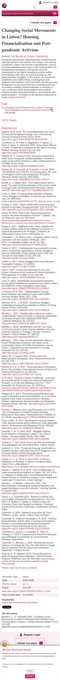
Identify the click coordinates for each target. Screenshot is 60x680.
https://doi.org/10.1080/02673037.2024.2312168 (25, 455)
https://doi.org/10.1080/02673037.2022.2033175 (25, 493)
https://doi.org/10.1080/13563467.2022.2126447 (25, 363)
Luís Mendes (16, 56)
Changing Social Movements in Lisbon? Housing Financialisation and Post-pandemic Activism (29, 108)
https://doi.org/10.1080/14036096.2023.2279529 (25, 528)
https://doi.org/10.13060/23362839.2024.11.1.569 (26, 591)
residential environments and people (20, 602)
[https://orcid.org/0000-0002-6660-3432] (47, 56)
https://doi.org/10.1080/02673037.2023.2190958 (25, 439)
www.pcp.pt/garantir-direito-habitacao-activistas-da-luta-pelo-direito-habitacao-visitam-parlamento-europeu (29, 389)
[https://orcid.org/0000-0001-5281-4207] (25, 56)
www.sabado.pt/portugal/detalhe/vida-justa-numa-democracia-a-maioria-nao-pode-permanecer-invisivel (28, 221)
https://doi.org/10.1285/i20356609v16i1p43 (23, 166)
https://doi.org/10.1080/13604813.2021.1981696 (30, 209)
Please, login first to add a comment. (19, 568)
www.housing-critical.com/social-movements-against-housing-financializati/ (28, 561)
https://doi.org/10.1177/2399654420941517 (32, 190)
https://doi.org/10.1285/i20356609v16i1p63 (33, 417)
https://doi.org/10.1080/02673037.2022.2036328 (25, 310)
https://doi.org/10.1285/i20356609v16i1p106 (23, 277)
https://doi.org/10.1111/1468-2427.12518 (21, 374)
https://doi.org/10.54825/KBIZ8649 (18, 152)
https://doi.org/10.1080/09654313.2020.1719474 (25, 179)
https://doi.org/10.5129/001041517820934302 (24, 245)
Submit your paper (41, 22)
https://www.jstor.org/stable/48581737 (20, 337)
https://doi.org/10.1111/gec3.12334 (18, 266)
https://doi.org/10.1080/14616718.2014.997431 (25, 139)
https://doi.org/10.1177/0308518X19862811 (23, 428)
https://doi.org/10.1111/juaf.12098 (18, 258)
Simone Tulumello (36, 56)
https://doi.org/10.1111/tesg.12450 (18, 353)
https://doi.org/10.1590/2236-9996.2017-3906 (24, 323)
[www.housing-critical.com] (4, 5)
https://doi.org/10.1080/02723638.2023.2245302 (25, 288)
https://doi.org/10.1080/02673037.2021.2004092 (25, 299)
